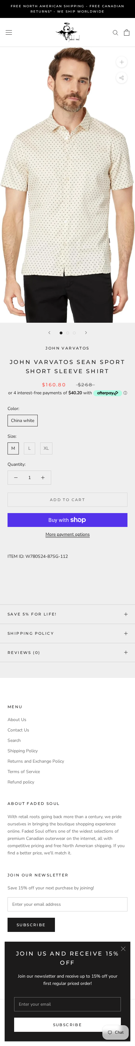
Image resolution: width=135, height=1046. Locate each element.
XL (46, 448)
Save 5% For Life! (32, 614)
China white (22, 421)
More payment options (68, 534)
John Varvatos (67, 348)
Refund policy (21, 782)
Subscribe (67, 1024)
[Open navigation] (9, 32)
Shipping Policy (31, 633)
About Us (17, 720)
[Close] (123, 948)
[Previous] (49, 332)
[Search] (115, 32)
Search (14, 740)
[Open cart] (126, 32)
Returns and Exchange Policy (36, 761)
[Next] (86, 332)
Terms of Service (24, 772)
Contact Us (18, 730)
